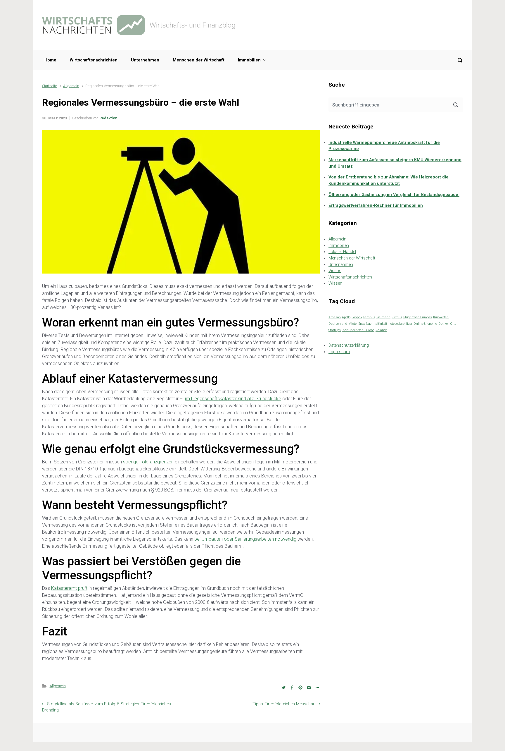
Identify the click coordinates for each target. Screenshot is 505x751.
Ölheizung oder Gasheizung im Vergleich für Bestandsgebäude (393, 194)
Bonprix (357, 317)
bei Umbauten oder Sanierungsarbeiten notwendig (245, 539)
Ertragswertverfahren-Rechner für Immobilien (375, 205)
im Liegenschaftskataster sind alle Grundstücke (233, 398)
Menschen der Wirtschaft (198, 60)
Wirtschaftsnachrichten (93, 60)
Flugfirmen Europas (417, 317)
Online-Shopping (425, 324)
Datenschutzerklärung (348, 345)
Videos (334, 270)
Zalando (381, 330)
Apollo (346, 317)
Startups (334, 330)
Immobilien (249, 60)
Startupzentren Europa (358, 330)
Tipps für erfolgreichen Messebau (283, 704)
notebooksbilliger (400, 324)
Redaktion (108, 118)
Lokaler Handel (342, 251)
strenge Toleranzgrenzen (148, 462)
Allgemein (71, 86)
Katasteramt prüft (69, 588)
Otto (453, 324)
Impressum (339, 351)
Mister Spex (356, 324)
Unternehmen (145, 60)
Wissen (335, 283)
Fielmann (383, 317)
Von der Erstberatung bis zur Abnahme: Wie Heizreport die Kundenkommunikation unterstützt (388, 180)
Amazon (334, 317)
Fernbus (369, 317)
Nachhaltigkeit (376, 324)
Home (50, 60)
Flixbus (397, 317)
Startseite (49, 86)
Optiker (443, 324)
